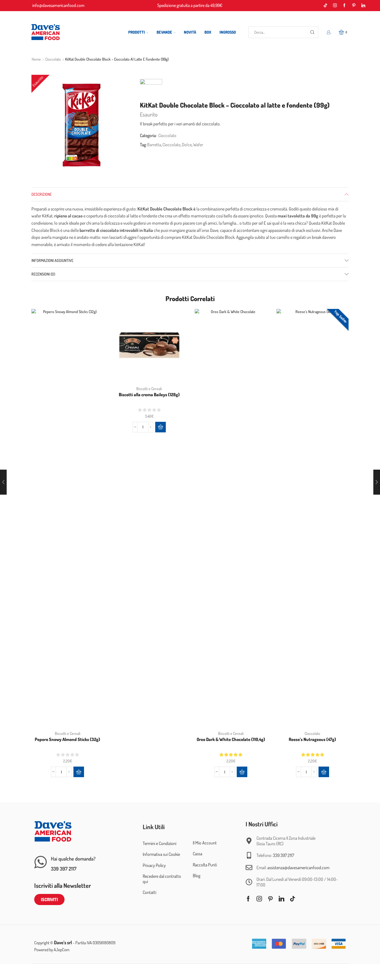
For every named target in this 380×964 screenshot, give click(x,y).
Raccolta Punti (205, 865)
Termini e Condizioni (159, 843)
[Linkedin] (363, 5)
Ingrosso (227, 32)
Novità (190, 32)
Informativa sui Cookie (161, 854)
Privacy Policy (154, 865)
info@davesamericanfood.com (58, 5)
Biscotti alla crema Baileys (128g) (149, 394)
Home (36, 59)
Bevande (164, 32)
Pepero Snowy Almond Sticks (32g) (67, 739)
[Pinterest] (354, 5)
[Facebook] (344, 5)
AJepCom (62, 949)
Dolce (187, 144)
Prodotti (136, 32)
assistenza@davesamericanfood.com (298, 867)
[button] (78, 772)
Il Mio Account (205, 843)
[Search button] (312, 32)
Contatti (149, 892)
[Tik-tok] (325, 5)
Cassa (197, 853)
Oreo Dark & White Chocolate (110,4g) (231, 739)
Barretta (154, 144)
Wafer (198, 144)
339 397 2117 (64, 869)
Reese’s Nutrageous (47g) (312, 739)
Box (207, 32)
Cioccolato (53, 59)
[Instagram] (335, 5)
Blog (196, 875)
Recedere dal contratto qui (162, 878)
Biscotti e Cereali (67, 733)
